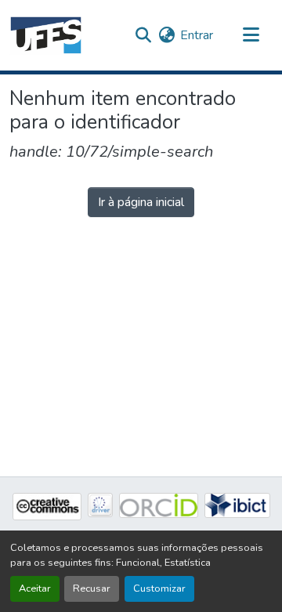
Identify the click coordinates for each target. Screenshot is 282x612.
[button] (45, 35)
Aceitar (35, 588)
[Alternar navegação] (251, 35)
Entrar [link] (196, 35)
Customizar (159, 588)
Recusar (91, 588)
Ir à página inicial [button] (141, 202)
